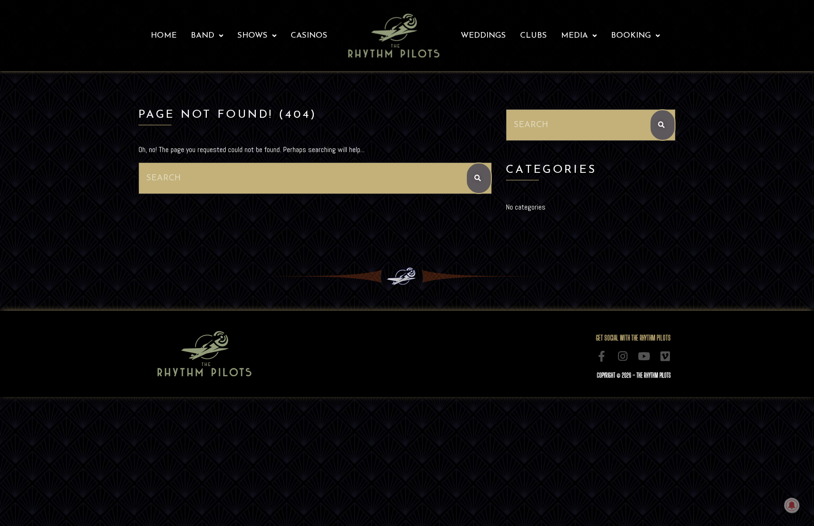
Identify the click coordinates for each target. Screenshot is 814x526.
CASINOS (309, 36)
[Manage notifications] (791, 505)
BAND (202, 36)
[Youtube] (644, 356)
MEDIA (574, 36)
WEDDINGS (483, 36)
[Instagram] (623, 356)
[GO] (479, 178)
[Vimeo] (665, 356)
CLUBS (533, 36)
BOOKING (631, 36)
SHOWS (252, 36)
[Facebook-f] (601, 356)
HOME (164, 36)
